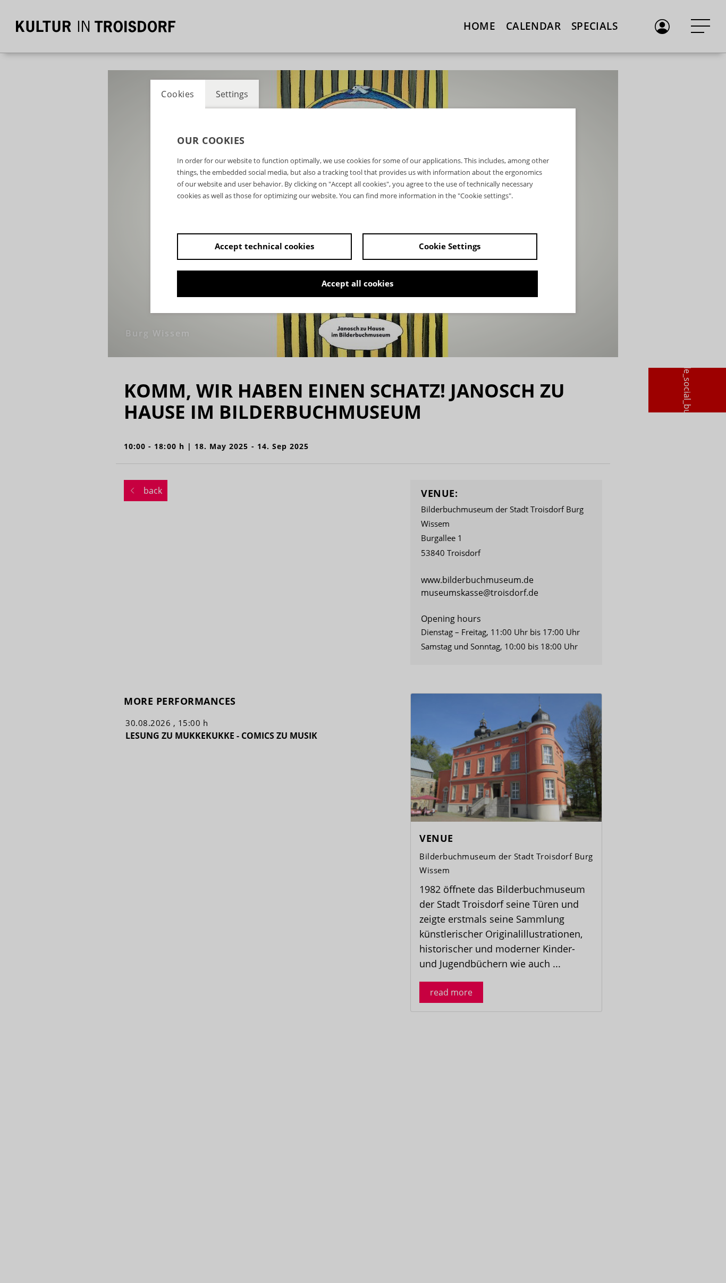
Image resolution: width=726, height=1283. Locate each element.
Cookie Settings (449, 246)
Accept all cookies (357, 283)
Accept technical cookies (264, 246)
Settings (232, 94)
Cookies (178, 94)
